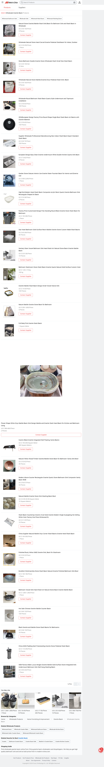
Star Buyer (54, 758)
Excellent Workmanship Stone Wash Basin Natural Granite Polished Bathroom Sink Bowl (48, 571)
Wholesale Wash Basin (37, 18)
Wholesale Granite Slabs (21, 729)
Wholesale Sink (24, 18)
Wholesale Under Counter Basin (11, 733)
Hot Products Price (28, 758)
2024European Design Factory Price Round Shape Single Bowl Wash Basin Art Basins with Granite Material (49, 118)
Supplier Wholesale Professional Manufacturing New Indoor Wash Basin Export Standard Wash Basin (48, 137)
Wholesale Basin (6, 729)
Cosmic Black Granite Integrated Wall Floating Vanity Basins (39, 440)
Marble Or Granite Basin (46, 741)
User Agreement (35, 760)
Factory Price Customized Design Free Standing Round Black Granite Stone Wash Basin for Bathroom (49, 212)
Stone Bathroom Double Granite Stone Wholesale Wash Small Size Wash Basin (45, 61)
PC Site (60, 758)
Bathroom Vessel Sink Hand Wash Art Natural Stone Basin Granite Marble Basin (46, 590)
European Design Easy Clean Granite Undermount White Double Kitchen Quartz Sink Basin (49, 155)
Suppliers (22, 7)
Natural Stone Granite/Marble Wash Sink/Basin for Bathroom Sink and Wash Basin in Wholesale (47, 24)
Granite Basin (58, 719)
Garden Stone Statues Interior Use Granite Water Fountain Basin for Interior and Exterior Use (48, 174)
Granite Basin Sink (31, 741)
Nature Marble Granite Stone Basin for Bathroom (35, 304)
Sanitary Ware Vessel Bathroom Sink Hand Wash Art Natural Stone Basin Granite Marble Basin (48, 249)
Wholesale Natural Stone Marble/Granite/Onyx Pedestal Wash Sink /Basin (44, 80)
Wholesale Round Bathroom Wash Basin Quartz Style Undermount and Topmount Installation (46, 99)
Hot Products (17, 758)
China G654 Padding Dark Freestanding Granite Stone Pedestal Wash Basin (44, 646)
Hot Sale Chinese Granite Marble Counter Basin (35, 608)
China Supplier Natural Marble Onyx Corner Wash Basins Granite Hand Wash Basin (46, 534)
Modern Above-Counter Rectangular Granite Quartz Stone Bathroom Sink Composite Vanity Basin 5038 (49, 478)
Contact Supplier (25, 35)
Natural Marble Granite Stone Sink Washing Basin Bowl (37, 496)
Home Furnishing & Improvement (38, 719)
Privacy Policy (46, 760)
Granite (4, 741)
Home (3, 719)
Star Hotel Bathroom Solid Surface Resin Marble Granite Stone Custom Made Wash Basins (49, 230)
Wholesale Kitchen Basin (56, 729)
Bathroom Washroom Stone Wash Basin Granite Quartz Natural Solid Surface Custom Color (50, 267)
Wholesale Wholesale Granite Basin (33, 733)
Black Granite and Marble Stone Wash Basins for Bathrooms (39, 627)
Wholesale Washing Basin (54, 18)
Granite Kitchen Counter (62, 741)
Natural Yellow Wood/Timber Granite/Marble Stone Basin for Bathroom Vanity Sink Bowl (48, 459)
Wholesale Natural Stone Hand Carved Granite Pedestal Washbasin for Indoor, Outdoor (48, 42)
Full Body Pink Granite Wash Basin (30, 323)
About (27, 760)
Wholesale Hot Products (42, 758)
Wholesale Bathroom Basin (39, 729)
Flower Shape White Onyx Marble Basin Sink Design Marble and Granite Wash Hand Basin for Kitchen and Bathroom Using (40, 424)
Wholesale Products (16, 719)
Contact (54, 760)
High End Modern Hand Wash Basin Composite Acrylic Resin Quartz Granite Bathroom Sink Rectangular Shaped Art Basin (49, 193)
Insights (66, 758)
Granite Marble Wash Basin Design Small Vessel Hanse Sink (39, 286)
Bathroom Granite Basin (16, 741)
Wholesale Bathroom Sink (9, 18)
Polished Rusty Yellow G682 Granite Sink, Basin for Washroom (40, 552)
